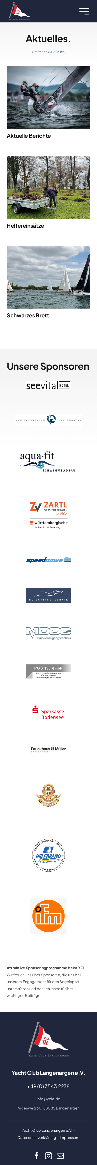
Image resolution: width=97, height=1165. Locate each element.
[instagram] (48, 1155)
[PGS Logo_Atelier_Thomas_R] (48, 666)
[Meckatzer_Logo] (48, 779)
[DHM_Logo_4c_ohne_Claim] (48, 748)
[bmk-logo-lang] (48, 416)
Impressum (69, 1137)
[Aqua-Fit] (48, 452)
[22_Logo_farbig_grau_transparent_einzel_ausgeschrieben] (19, 4)
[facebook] (36, 1155)
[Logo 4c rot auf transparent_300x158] (48, 704)
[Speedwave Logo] (48, 558)
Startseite (39, 52)
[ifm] (48, 899)
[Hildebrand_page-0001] (48, 838)
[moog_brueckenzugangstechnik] (48, 629)
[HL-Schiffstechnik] (48, 589)
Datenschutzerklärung (37, 1137)
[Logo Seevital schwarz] (48, 382)
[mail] (60, 1155)
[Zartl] (48, 499)
